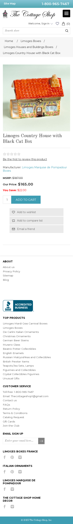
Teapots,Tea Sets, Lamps (18, 365)
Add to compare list (30, 220)
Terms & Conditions (15, 413)
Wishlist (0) (57, 23)
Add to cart (26, 199)
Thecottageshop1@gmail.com (29, 396)
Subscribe (41, 441)
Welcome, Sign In (38, 23)
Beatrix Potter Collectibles (19, 348)
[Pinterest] (12, 457)
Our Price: (10, 184)
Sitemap (8, 275)
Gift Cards (9, 421)
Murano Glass (11, 344)
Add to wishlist (26, 212)
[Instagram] (20, 457)
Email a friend (26, 229)
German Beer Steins (16, 340)
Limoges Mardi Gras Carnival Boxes (25, 323)
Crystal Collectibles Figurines (21, 374)
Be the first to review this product (25, 159)
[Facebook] (4, 457)
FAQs (6, 404)
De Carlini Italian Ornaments (21, 331)
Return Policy (11, 408)
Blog (6, 279)
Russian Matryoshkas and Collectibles (27, 357)
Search (66, 30)
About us (8, 267)
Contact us (10, 400)
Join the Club (11, 425)
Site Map (10, 3)
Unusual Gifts (11, 378)
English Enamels (13, 353)
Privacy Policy (11, 271)
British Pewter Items (16, 361)
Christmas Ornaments (17, 336)
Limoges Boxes (12, 327)
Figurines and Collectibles (19, 369)
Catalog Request (13, 417)
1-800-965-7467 (55, 4)
